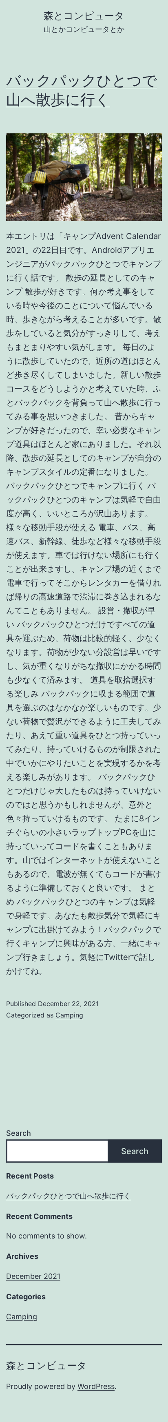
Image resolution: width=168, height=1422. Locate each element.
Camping (69, 1015)
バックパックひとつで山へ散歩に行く (68, 1196)
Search (18, 1133)
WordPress (96, 1386)
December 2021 (33, 1276)
